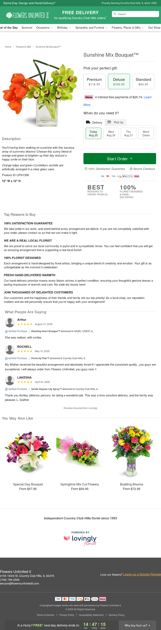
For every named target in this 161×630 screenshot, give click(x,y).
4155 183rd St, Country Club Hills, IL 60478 (27, 576)
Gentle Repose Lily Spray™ (46, 389)
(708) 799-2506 (9, 580)
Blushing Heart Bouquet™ (45, 331)
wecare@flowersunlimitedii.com (19, 583)
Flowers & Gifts (23, 46)
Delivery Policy (116, 615)
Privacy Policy (66, 615)
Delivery (97, 122)
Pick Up (118, 122)
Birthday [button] (62, 27)
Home (8, 46)
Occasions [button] (43, 27)
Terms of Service (45, 615)
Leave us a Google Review (142, 574)
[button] (150, 613)
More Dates (146, 133)
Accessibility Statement (91, 615)
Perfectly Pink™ (40, 358)
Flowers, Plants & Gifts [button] (126, 27)
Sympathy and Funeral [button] (90, 27)
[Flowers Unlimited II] (27, 15)
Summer (27, 27)
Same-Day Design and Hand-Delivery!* (29, 3)
